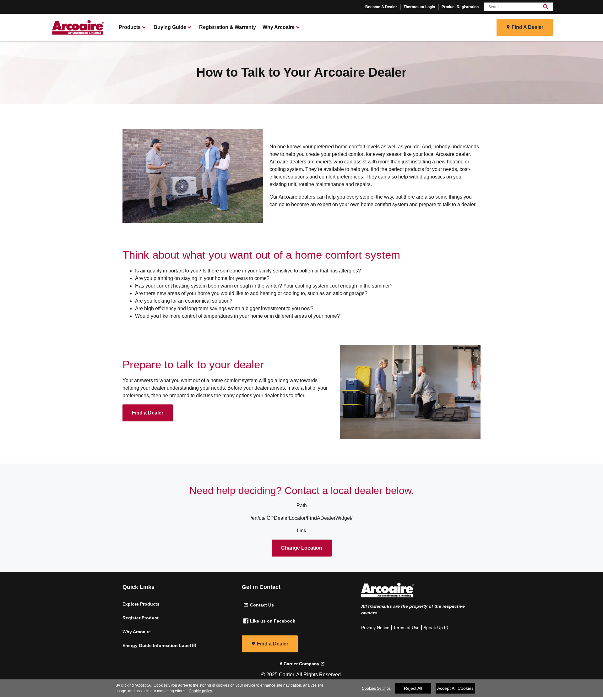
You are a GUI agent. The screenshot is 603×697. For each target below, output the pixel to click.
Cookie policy (200, 691)
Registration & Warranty (227, 27)
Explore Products (141, 603)
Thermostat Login (419, 7)
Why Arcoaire (136, 631)
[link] (77, 27)
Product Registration (460, 7)
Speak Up (433, 627)
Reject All (413, 688)
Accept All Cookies (455, 688)
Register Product (140, 617)
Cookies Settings (376, 688)
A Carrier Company (299, 663)
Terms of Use (406, 627)
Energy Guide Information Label (156, 645)
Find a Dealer (147, 412)
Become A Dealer (381, 7)
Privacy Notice (375, 627)
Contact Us (262, 604)
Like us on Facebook (272, 620)
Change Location (301, 548)
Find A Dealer (527, 27)
